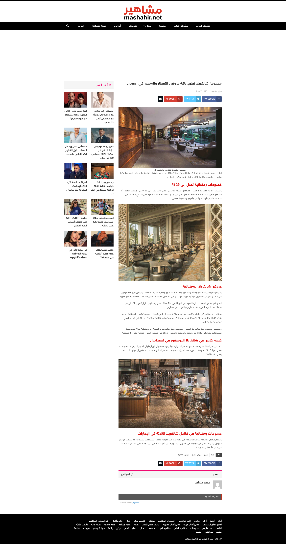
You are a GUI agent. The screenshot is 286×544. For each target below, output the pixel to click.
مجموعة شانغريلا (183, 455)
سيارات (86, 528)
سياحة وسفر (99, 528)
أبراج (220, 521)
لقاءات (219, 528)
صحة (136, 524)
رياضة (110, 528)
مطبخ (219, 532)
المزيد (81, 26)
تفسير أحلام (139, 521)
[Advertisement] (143, 54)
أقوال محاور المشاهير (98, 521)
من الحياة (209, 532)
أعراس (117, 26)
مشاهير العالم (181, 26)
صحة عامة (96, 524)
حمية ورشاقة (125, 524)
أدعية (212, 521)
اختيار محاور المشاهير (212, 524)
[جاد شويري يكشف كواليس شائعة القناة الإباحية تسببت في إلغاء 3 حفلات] (102, 171)
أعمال (134, 528)
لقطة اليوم (207, 528)
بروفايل (151, 521)
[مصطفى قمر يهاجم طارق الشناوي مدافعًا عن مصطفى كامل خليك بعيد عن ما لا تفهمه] (102, 100)
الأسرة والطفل (184, 521)
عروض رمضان (196, 455)
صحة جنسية (109, 524)
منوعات (133, 26)
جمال (148, 26)
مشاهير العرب (203, 26)
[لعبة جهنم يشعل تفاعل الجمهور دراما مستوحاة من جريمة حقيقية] (75, 100)
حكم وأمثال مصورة (171, 524)
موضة (162, 26)
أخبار (142, 528)
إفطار (212, 455)
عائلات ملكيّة (82, 524)
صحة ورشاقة (99, 26)
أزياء (205, 521)
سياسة (77, 528)
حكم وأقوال (117, 521)
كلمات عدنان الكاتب (150, 524)
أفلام (126, 528)
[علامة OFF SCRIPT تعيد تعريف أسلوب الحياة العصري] (75, 207)
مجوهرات (194, 528)
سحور (206, 455)
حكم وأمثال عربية (191, 524)
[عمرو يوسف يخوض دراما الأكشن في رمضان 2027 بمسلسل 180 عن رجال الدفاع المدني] (102, 135)
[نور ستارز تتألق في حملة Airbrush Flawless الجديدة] (75, 239)
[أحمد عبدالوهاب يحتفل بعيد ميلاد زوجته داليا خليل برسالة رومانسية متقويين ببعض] (102, 207)
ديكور (118, 528)
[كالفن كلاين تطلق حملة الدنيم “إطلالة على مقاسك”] (102, 239)
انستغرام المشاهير (166, 521)
